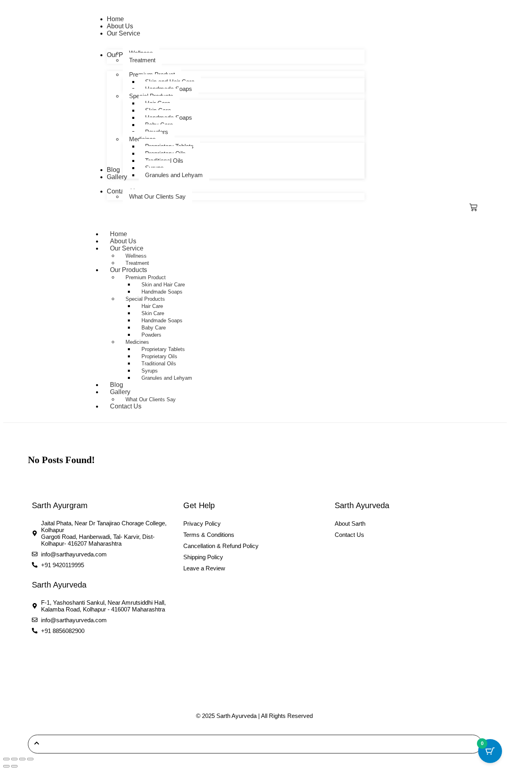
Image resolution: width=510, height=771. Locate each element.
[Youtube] (80, 658)
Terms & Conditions (208, 534)
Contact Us (125, 406)
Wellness (136, 256)
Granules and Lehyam (166, 378)
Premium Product (146, 277)
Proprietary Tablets (163, 349)
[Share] (22, 759)
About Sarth (350, 523)
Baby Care (153, 328)
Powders (151, 335)
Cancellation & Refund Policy (221, 545)
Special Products (145, 299)
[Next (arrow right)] (14, 766)
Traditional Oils (158, 364)
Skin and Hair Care (163, 285)
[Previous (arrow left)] (6, 766)
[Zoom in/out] (6, 759)
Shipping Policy (203, 557)
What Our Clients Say (151, 399)
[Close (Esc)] (30, 759)
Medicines (137, 342)
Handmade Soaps (161, 292)
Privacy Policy (202, 523)
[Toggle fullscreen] (14, 759)
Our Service (126, 248)
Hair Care (152, 306)
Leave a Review (204, 568)
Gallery (120, 391)
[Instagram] (59, 658)
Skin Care (152, 313)
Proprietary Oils (159, 356)
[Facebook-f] (39, 658)
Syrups (149, 371)
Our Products (128, 269)
